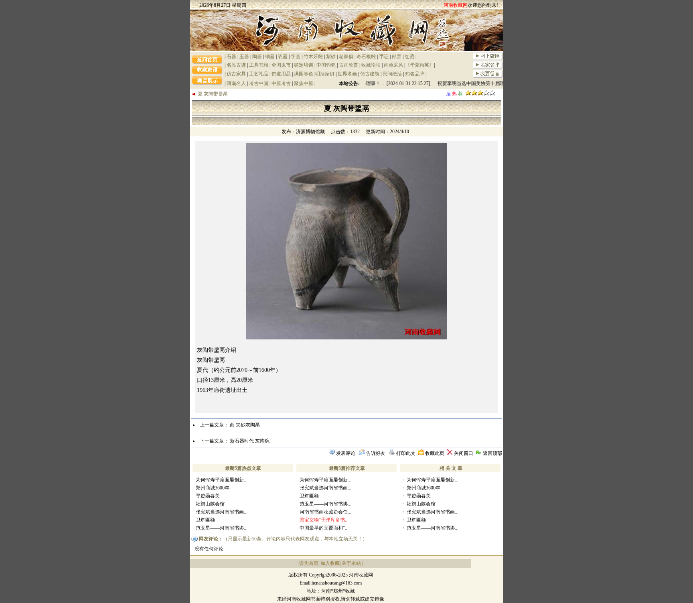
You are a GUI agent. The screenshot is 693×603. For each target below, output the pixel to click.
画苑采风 (393, 65)
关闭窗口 (463, 453)
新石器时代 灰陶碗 (250, 441)
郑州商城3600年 (212, 488)
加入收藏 (330, 563)
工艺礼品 (258, 74)
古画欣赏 (348, 65)
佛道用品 (281, 74)
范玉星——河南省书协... (221, 528)
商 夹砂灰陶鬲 (245, 425)
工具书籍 (258, 65)
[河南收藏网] (346, 49)
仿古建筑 (369, 74)
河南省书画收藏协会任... (325, 512)
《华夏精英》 (419, 65)
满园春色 (303, 74)
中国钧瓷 (326, 65)
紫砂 (331, 56)
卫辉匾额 (205, 520)
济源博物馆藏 (310, 131)
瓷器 (283, 56)
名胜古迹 (236, 65)
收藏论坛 (371, 65)
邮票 (396, 56)
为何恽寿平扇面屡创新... (221, 480)
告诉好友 (375, 453)
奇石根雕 (366, 56)
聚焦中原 (303, 83)
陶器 (257, 56)
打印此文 (405, 453)
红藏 (409, 56)
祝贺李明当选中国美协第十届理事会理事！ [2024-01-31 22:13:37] (501, 83)
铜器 (270, 56)
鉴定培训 (303, 65)
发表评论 (345, 453)
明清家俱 (324, 74)
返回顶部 (492, 453)
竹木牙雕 (313, 56)
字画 (295, 56)
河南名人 (236, 83)
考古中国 (258, 83)
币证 (384, 56)
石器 (231, 56)
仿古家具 (236, 74)
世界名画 (347, 74)
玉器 (244, 56)
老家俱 (346, 56)
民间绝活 (392, 74)
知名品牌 (414, 74)
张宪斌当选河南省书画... (221, 512)
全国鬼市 (281, 65)
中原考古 (281, 83)
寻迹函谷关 (208, 496)
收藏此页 (434, 453)
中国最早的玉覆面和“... (324, 528)
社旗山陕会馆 (210, 504)
